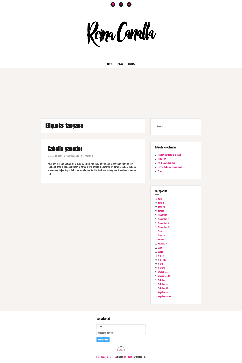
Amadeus (128, 357)
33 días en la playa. (167, 163)
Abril (160, 198)
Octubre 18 (162, 284)
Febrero (161, 239)
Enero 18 (161, 235)
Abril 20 (161, 207)
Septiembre (163, 292)
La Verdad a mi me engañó (170, 167)
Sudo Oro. (162, 159)
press (120, 63)
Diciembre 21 (163, 227)
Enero (160, 231)
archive (131, 63)
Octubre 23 (163, 288)
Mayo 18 (161, 268)
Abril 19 (161, 202)
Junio (160, 251)
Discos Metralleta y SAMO (169, 155)
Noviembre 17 (164, 276)
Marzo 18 (162, 259)
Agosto (161, 211)
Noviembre (162, 272)
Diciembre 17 (164, 219)
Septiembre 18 (164, 296)
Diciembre (162, 215)
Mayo (160, 264)
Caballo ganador (65, 148)
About (110, 63)
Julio (160, 247)
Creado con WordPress (106, 357)
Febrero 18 (88, 156)
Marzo (161, 255)
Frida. (160, 171)
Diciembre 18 (163, 223)
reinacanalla (73, 156)
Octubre (161, 280)
